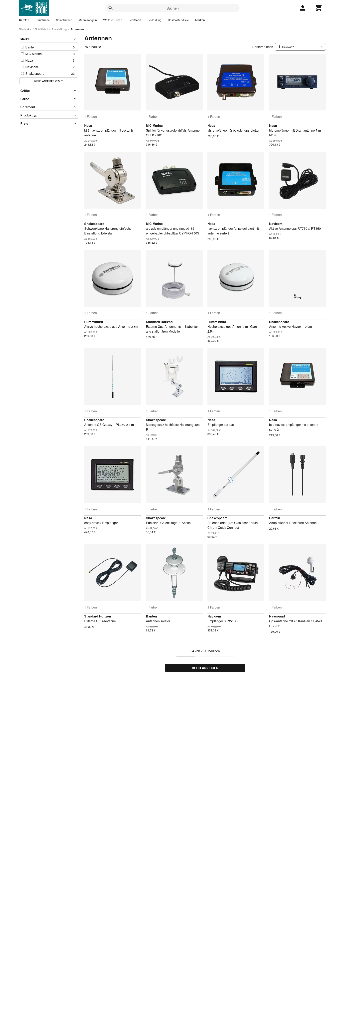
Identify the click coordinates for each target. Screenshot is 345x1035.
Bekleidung (155, 20)
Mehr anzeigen (205, 668)
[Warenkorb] (319, 8)
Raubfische (43, 20)
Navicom (276, 223)
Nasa (88, 125)
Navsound (277, 616)
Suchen (173, 8)
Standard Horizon (159, 321)
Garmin (274, 518)
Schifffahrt (135, 20)
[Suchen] (110, 8)
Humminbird (93, 321)
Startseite (25, 29)
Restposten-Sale (178, 20)
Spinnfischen (64, 20)
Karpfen (24, 20)
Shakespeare (94, 223)
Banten (151, 616)
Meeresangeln (88, 20)
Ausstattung (59, 29)
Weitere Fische (112, 20)
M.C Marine (154, 125)
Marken (200, 20)
